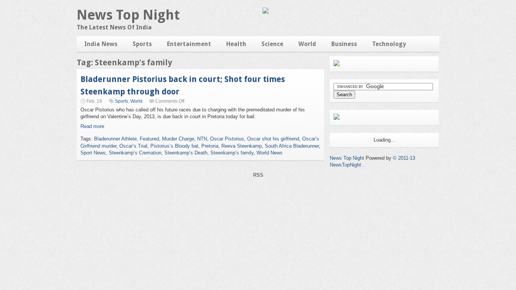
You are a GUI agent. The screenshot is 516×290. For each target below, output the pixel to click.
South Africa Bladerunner (292, 146)
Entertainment (189, 44)
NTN (202, 139)
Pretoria (209, 146)
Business (344, 44)
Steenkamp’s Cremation (135, 153)
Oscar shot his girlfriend (273, 139)
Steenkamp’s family (231, 153)
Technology (389, 44)
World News (269, 153)
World (307, 44)
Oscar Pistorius (227, 139)
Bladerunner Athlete (115, 139)
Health (236, 44)
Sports (142, 44)
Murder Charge (178, 139)
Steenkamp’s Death (185, 153)
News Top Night (128, 15)
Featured (149, 139)
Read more (92, 126)
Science (272, 44)
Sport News (93, 153)
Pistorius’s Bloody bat (174, 146)
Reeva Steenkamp (241, 146)
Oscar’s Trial (133, 146)
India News (100, 44)
